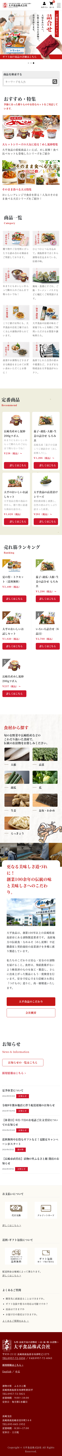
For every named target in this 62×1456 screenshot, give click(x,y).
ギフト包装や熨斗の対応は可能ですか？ (27, 1304)
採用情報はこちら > (14, 1073)
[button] (58, 40)
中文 (17, 1371)
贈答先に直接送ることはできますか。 (26, 1298)
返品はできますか (15, 1309)
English (6, 1371)
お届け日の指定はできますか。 (22, 1314)
